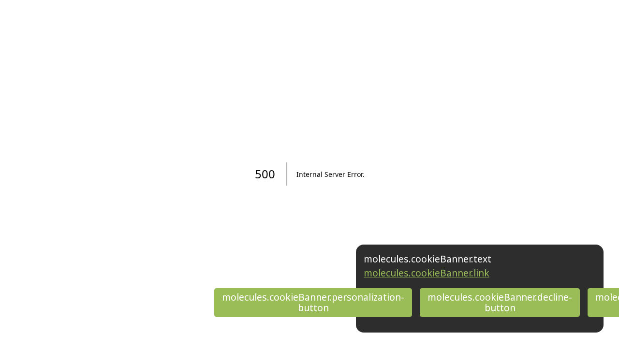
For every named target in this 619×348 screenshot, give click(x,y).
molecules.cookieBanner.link (426, 272)
